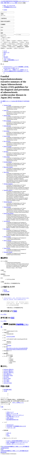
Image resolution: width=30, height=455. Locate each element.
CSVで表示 (6, 381)
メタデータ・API (10, 427)
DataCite (19, 40)
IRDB (8, 40)
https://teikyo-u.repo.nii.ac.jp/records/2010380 (17, 348)
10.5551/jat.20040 (10, 336)
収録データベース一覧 (12, 413)
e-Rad (20, 45)
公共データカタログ (19, 48)
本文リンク (3, 36)
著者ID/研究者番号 (5, 21)
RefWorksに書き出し (8, 369)
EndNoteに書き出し (8, 371)
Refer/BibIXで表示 (8, 375)
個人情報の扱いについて (12, 416)
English (5, 9)
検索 (24, 2)
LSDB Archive (12, 46)
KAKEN (15, 45)
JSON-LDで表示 (7, 383)
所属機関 (3, 24)
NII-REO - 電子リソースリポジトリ (15, 443)
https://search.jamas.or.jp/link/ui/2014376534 (16, 349)
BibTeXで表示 (7, 378)
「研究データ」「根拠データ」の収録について (15, 69)
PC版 (2, 406)
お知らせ (8, 433)
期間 (2, 33)
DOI (2, 30)
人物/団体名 (4, 18)
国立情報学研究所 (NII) (12, 419)
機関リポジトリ (7, 101)
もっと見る (3, 314)
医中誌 (5, 290)
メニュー (20, 2)
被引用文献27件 (20, 101)
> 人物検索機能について (12, 60)
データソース (4, 39)
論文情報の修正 (7, 389)
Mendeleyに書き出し (8, 372)
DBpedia (9, 45)
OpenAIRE (9, 48)
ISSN (2, 27)
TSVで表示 (6, 380)
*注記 (15, 311)
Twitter (8, 435)
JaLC (3, 40)
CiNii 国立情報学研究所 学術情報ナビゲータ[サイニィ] (15, 1)
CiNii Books (20, 43)
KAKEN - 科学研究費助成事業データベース (17, 440)
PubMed (4, 46)
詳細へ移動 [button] (3, 2)
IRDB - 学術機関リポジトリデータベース (17, 442)
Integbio (26, 45)
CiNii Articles (11, 43)
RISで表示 (6, 377)
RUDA (22, 42)
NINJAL (4, 43)
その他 (5, 391)
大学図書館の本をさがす (9, 7)
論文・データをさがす (9, 5)
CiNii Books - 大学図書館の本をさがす (16, 426)
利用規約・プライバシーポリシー (15, 415)
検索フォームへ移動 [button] (12, 2)
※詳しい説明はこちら (18, 402)
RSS (7, 434)
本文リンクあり (6, 37)
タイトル (3, 15)
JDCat (27, 42)
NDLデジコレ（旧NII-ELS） (11, 42)
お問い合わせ (9, 418)
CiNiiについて (10, 412)
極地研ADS (20, 46)
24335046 (8, 345)
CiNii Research (9, 424)
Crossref (13, 40)
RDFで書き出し (7, 374)
